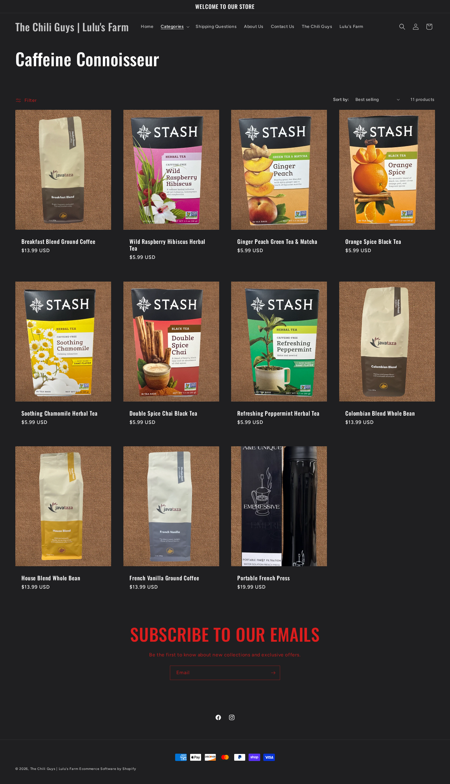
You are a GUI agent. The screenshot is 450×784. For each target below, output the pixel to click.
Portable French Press (263, 578)
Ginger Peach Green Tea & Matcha (277, 241)
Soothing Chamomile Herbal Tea (59, 412)
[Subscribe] (273, 673)
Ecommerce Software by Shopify (107, 769)
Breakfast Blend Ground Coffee (58, 241)
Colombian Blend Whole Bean (380, 412)
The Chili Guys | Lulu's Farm (54, 769)
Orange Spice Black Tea (373, 241)
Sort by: (341, 99)
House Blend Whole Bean (50, 578)
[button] (174, 26)
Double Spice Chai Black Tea (163, 412)
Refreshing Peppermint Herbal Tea (278, 412)
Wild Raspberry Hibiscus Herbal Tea (167, 244)
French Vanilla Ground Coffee (164, 578)
